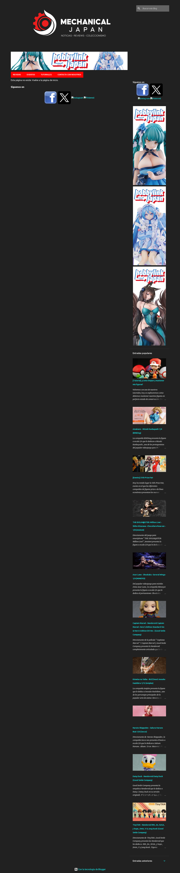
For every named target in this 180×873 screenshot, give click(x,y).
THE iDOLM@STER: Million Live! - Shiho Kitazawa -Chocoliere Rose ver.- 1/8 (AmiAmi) (149, 526)
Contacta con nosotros (69, 75)
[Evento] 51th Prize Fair (143, 478)
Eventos (31, 75)
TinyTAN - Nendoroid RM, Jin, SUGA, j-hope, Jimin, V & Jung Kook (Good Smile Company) (149, 829)
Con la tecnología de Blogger (92, 869)
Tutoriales (46, 75)
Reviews (17, 75)
